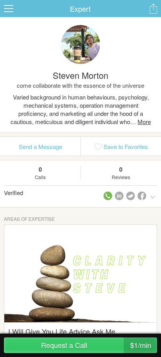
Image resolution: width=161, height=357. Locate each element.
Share (153, 8)
